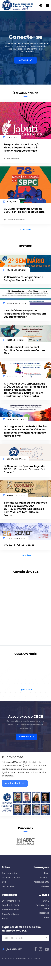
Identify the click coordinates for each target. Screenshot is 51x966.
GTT (4, 881)
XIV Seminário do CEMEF (19, 545)
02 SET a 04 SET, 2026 (15, 340)
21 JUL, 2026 (11, 201)
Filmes (5, 918)
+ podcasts (25, 689)
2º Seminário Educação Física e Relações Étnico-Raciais (23, 279)
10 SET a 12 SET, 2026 (15, 376)
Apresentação (9, 873)
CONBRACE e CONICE (42, 907)
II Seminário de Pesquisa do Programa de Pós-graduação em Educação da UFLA (25, 313)
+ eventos (25, 555)
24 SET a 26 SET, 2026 (15, 419)
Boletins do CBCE (10, 905)
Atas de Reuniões (10, 909)
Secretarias (8, 886)
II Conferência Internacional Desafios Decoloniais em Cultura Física (24, 350)
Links (46, 873)
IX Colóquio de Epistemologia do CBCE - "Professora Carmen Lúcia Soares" (25, 469)
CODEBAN (35, 958)
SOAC (46, 900)
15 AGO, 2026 (12, 137)
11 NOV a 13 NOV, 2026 (16, 495)
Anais (46, 917)
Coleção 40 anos (10, 914)
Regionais (44, 912)
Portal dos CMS (41, 881)
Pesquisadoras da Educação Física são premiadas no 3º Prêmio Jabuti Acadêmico (22, 147)
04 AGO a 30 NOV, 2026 (16, 270)
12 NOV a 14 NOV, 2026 (16, 538)
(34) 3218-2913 (13, 949)
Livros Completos (11, 900)
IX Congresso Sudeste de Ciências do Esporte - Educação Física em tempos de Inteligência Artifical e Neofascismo (25, 431)
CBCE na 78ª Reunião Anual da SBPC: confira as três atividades (24, 210)
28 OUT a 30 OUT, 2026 (16, 459)
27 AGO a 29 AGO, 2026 (16, 303)
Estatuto (44, 877)
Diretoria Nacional (11, 877)
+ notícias (25, 229)
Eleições (45, 886)
